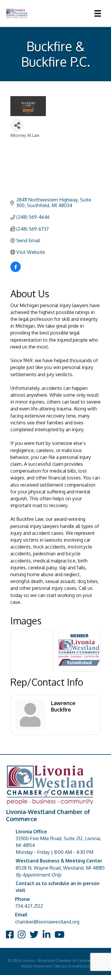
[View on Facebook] (15, 270)
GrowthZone (78, 966)
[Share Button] (17, 125)
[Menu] (97, 13)
